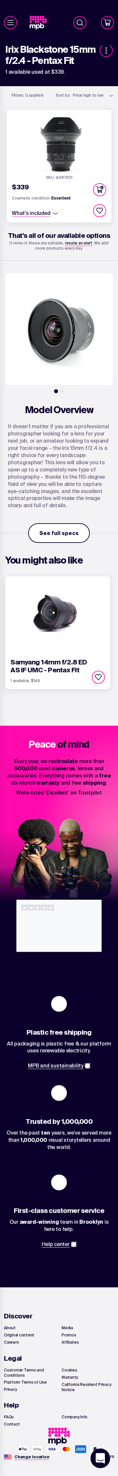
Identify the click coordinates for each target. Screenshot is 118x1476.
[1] (56, 391)
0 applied (27, 95)
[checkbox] (99, 210)
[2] (62, 391)
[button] (100, 190)
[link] (40, 23)
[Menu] (10, 22)
